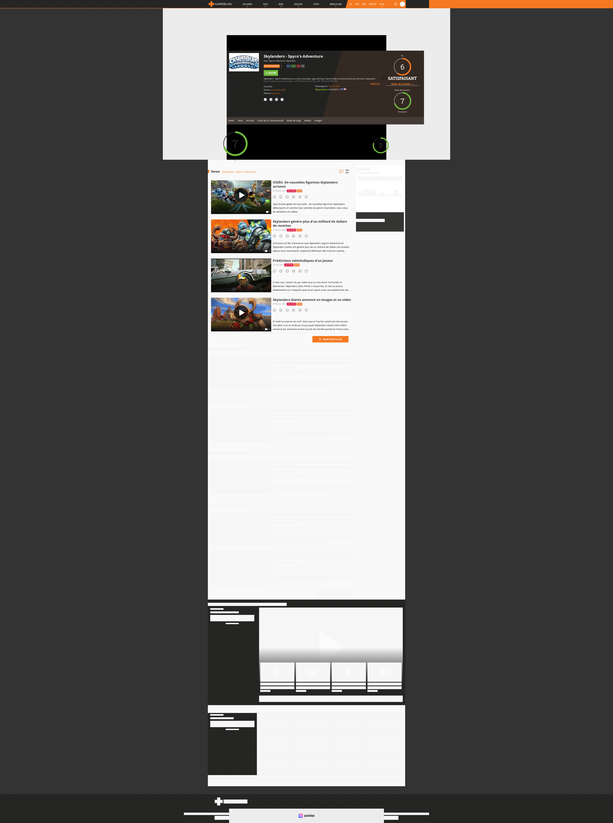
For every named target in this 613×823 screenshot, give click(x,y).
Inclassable (276, 89)
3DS (298, 66)
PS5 (357, 4)
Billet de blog (294, 120)
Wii (303, 66)
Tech (265, 4)
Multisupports (271, 66)
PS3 (288, 66)
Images (318, 120)
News (231, 120)
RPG (283, 89)
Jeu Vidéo (247, 4)
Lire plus (375, 83)
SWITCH (372, 4)
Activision (276, 93)
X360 (293, 66)
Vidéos (307, 120)
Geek (281, 4)
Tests (316, 4)
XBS (364, 4)
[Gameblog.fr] (220, 4)
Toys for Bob (333, 86)
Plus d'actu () (332, 339)
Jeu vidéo (291, 191)
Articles (250, 120)
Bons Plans (336, 4)
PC (351, 4)
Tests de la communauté (270, 120)
